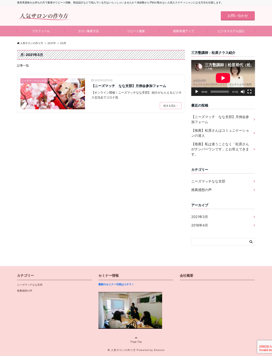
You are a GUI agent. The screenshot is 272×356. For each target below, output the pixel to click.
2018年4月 (199, 225)
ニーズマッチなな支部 (34, 80)
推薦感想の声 (201, 190)
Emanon (159, 350)
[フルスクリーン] (249, 92)
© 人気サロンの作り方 (122, 350)
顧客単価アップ (183, 31)
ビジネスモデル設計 (231, 31)
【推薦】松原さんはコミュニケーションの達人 (220, 133)
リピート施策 (136, 31)
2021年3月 (199, 217)
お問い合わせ (238, 15)
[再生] (197, 92)
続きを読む (169, 105)
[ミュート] (243, 92)
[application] (223, 78)
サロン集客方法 (88, 31)
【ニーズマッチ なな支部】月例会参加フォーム (128, 86)
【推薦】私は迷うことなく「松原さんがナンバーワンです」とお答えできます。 (220, 149)
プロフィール (41, 31)
